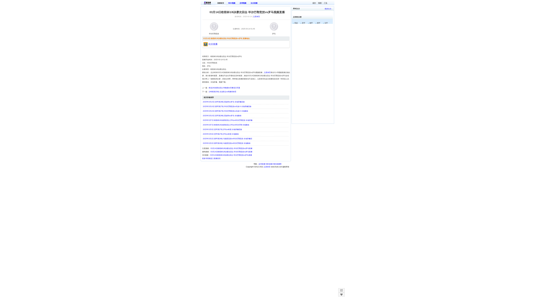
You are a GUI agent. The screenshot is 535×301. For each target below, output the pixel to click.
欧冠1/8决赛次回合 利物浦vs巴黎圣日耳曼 (224, 88)
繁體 (320, 3)
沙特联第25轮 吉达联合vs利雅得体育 (222, 92)
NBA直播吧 (277, 164)
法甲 (326, 23)
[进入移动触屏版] (341, 290)
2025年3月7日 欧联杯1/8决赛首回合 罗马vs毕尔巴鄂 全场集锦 (226, 125)
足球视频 (243, 3)
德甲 (311, 23)
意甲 (303, 23)
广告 (325, 3)
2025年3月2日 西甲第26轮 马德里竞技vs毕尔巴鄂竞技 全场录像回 (227, 139)
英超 (296, 23)
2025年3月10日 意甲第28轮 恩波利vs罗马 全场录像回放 (224, 102)
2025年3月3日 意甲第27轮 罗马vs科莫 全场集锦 (221, 134)
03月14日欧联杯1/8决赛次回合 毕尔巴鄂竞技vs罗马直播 (231, 148)
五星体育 (256, 17)
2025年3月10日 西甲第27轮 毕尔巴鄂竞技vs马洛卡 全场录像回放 (227, 106)
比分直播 (254, 3)
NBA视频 (231, 3)
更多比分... (329, 9)
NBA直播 (269, 164)
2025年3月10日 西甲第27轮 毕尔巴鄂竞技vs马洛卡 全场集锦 (225, 111)
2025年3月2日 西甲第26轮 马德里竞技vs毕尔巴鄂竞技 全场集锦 (226, 143)
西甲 (318, 23)
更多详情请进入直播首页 (211, 158)
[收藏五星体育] (341, 294)
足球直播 (262, 164)
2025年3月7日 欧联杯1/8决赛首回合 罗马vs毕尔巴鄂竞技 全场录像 (227, 120)
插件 (314, 3)
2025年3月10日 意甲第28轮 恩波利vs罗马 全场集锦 (222, 116)
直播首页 (220, 3)
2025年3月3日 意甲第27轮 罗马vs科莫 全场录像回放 (222, 129)
